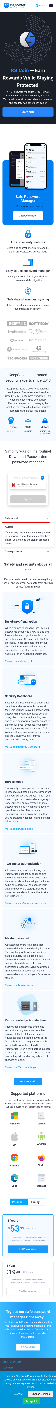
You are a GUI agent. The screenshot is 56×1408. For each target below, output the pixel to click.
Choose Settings (40, 1394)
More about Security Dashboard (22, 746)
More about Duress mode (19, 828)
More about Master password (21, 985)
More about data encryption (20, 661)
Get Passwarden (28, 215)
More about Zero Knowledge (20, 1067)
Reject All (17, 1394)
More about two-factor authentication (25, 903)
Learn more (28, 111)
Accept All (31, 1401)
